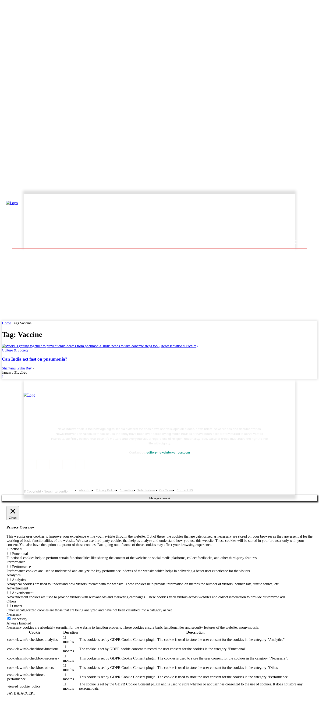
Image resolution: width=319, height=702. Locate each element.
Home (6, 323)
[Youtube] (80, 464)
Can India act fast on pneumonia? (34, 359)
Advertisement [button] (17, 588)
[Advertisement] (200, 216)
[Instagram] (41, 464)
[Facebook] (28, 464)
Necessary (19, 619)
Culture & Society (15, 350)
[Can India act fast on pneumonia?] (100, 346)
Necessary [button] (14, 614)
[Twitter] (67, 464)
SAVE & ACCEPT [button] (21, 693)
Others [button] (11, 601)
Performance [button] (16, 562)
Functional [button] (14, 549)
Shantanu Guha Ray (17, 368)
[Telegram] (54, 464)
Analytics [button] (14, 575)
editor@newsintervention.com (168, 452)
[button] (295, 242)
